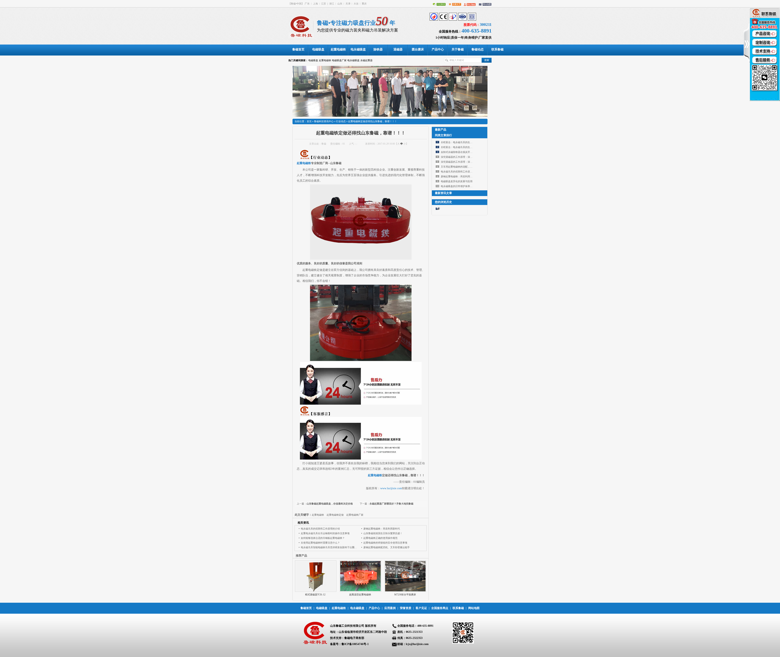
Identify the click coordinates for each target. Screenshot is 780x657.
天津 (348, 3)
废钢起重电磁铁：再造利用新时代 (381, 528)
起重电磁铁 (325, 60)
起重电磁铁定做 (335, 514)
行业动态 (341, 121)
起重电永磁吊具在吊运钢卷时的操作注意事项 (325, 533)
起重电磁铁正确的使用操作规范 (380, 538)
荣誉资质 (405, 608)
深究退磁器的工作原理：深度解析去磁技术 (464, 157)
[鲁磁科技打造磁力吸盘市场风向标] (390, 91)
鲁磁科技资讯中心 (324, 121)
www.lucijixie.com (391, 488)
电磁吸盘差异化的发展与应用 (456, 181)
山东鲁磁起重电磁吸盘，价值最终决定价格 (330, 503)
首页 (309, 121)
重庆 (364, 3)
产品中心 (374, 608)
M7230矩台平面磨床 (405, 594)
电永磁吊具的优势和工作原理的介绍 (320, 528)
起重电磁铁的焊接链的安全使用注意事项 (385, 542)
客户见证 (421, 608)
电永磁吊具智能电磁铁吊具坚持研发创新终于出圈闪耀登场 (332, 547)
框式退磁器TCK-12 (315, 594)
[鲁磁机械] (302, 26)
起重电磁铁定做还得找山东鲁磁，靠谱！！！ (372, 121)
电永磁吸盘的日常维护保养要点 (458, 186)
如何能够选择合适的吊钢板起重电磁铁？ (323, 538)
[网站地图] (484, 3)
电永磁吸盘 (353, 60)
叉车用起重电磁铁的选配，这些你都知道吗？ (465, 166)
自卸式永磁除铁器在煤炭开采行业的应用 (463, 152)
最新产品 (440, 129)
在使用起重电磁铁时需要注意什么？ (320, 542)
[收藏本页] (453, 3)
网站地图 (474, 608)
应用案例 (390, 608)
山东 (339, 3)
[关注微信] (438, 3)
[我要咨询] (765, 54)
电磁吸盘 (313, 60)
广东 (307, 3)
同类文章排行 (443, 135)
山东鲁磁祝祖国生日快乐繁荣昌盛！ (382, 533)
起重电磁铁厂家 (354, 514)
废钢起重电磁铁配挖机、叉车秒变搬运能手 (386, 547)
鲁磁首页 (306, 608)
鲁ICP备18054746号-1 (355, 644)
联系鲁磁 (458, 608)
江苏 (323, 3)
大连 (356, 3)
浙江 (331, 3)
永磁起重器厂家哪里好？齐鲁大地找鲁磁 (391, 503)
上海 (315, 3)
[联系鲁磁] (468, 3)
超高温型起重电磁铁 (360, 594)
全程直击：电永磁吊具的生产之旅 (459, 142)
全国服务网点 (439, 608)
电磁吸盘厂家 (339, 60)
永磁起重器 (366, 60)
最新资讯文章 (443, 193)
